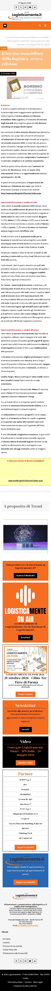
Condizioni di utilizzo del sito (25, 986)
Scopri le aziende (25, 847)
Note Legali (37, 982)
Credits (25, 978)
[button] (40, 25)
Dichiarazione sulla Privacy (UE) (15, 953)
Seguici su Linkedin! (25, 882)
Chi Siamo (7, 939)
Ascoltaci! (25, 637)
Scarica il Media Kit (25, 575)
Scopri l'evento (25, 694)
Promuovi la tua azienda (12, 946)
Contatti (6, 942)
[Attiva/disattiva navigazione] (45, 25)
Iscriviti (25, 729)
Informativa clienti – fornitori (20, 982)
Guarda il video (25, 763)
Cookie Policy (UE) (10, 949)
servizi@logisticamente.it (28, 925)
